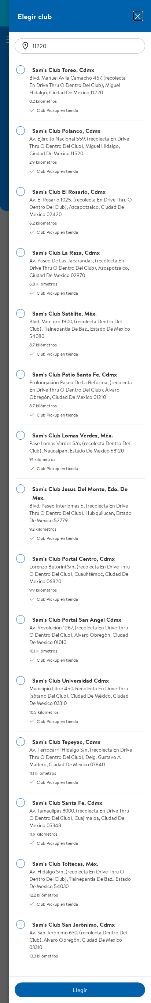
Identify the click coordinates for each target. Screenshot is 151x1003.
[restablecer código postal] (25, 45)
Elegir (80, 990)
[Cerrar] (137, 16)
